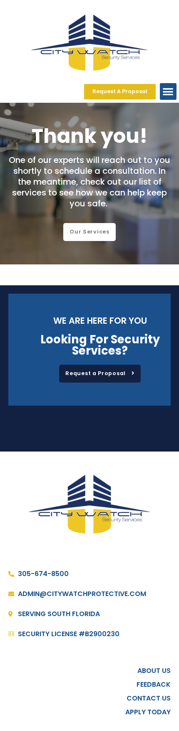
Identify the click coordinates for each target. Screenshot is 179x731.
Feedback (154, 684)
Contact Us (149, 698)
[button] (168, 91)
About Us (154, 671)
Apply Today (148, 712)
